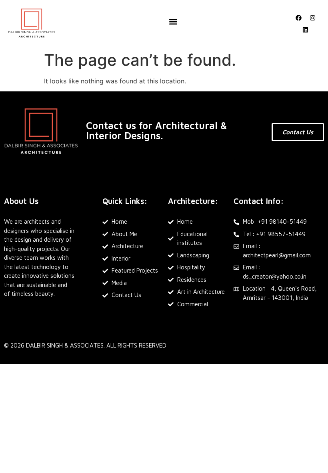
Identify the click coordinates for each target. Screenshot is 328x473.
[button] (173, 21)
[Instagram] (312, 18)
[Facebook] (298, 18)
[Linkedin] (306, 30)
